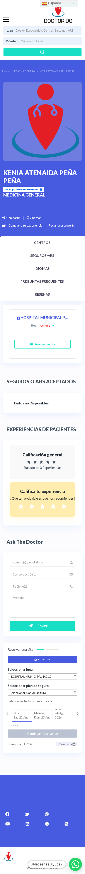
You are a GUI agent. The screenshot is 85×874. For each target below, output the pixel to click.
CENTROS (42, 242)
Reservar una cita (44, 344)
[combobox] (42, 676)
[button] (75, 864)
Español (54, 3)
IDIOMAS (42, 268)
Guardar (35, 218)
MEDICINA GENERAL (24, 71)
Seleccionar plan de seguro (28, 686)
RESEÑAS (42, 294)
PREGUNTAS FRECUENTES (42, 281)
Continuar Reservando (42, 733)
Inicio (5, 71)
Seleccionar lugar (21, 669)
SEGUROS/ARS (42, 255)
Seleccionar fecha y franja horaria (30, 701)
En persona (44, 659)
